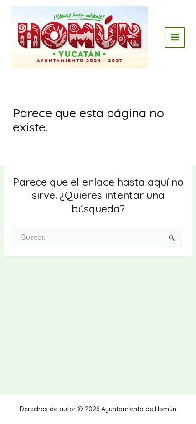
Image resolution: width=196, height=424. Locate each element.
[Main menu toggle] (175, 37)
